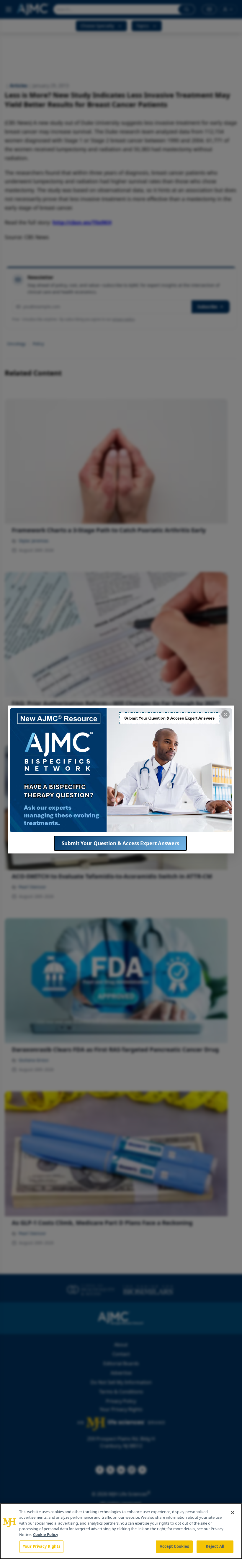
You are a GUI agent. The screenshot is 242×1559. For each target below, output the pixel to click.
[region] (121, 1531)
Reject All (215, 1546)
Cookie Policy (45, 1534)
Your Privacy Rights (41, 1546)
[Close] (232, 1512)
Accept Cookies (174, 1546)
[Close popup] (225, 714)
